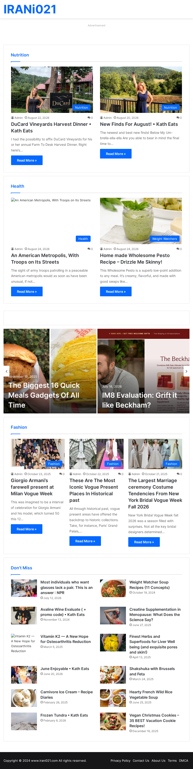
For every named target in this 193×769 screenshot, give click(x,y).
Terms (172, 760)
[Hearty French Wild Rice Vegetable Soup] (113, 698)
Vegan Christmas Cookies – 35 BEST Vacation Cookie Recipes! (154, 720)
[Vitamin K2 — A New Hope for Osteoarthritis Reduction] (24, 644)
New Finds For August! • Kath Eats (139, 124)
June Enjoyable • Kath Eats (64, 668)
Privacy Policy (120, 760)
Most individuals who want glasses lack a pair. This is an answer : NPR (66, 587)
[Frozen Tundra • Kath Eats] (24, 721)
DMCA (183, 760)
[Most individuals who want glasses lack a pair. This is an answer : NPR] (24, 588)
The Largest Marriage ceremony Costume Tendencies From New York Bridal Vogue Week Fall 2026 (155, 494)
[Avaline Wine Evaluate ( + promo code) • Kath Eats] (24, 615)
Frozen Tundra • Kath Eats (64, 715)
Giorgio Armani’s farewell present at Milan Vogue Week (32, 487)
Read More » (27, 160)
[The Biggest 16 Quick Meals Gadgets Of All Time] (50, 371)
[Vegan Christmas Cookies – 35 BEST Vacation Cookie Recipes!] (113, 721)
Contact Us (141, 760)
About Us (158, 760)
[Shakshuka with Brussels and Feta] (113, 675)
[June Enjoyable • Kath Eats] (24, 675)
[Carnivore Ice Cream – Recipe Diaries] (24, 698)
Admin (19, 117)
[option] (96, 371)
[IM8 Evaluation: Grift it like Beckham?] (143, 371)
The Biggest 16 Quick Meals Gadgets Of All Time (44, 395)
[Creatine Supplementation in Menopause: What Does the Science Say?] (113, 615)
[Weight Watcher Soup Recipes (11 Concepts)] (113, 588)
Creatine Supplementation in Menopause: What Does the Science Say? (155, 614)
